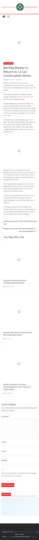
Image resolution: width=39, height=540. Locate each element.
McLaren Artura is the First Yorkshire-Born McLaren (15, 281)
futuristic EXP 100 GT (24, 97)
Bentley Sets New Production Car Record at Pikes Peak (17, 333)
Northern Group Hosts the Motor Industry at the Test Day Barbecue (19, 230)
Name (4, 442)
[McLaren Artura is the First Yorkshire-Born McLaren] (19, 243)
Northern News (8, 63)
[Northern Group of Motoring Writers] (4, 16)
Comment (6, 416)
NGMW (19, 79)
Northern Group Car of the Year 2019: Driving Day (20, 222)
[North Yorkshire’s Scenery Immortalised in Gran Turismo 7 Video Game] (19, 347)
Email (4, 451)
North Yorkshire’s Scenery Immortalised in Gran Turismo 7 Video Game (17, 387)
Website (4, 460)
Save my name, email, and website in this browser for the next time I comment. (19, 474)
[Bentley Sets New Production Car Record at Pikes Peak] (19, 295)
